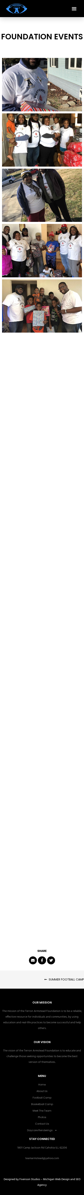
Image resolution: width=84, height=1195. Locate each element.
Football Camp (42, 1097)
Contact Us (42, 1123)
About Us (42, 1091)
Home (42, 1084)
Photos (42, 1117)
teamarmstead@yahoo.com (42, 1158)
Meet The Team (42, 1110)
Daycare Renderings (40, 1130)
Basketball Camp (42, 1104)
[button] (74, 8)
